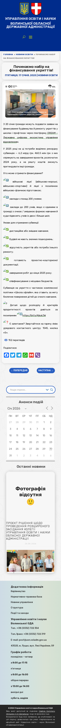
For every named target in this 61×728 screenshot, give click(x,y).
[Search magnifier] (51, 390)
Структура (17, 607)
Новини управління (22, 602)
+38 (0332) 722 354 (28, 628)
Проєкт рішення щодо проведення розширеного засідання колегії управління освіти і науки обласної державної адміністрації (28, 530)
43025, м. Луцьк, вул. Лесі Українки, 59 (32, 645)
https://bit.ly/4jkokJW (34, 315)
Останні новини (31, 466)
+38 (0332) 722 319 (34, 634)
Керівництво (18, 591)
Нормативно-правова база (26, 596)
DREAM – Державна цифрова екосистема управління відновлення (30, 137)
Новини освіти (48, 75)
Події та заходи (20, 613)
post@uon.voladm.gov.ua (33, 640)
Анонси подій (31, 402)
